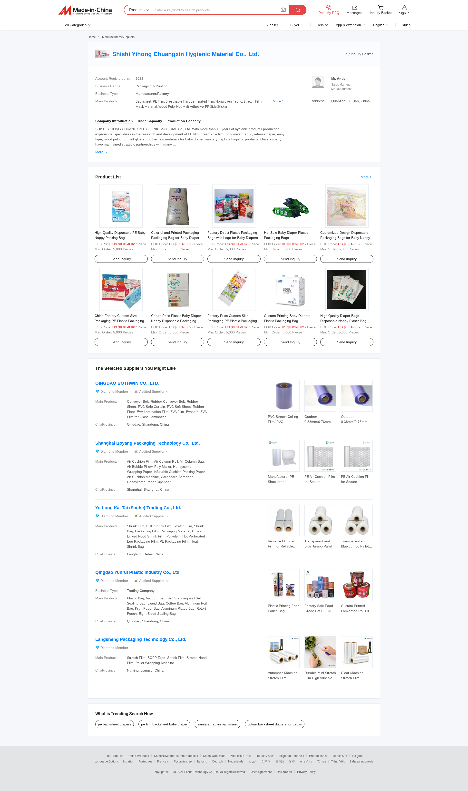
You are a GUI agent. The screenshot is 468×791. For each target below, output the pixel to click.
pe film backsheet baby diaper (164, 724)
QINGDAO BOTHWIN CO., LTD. (127, 383)
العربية (252, 761)
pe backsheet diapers (114, 724)
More (277, 101)
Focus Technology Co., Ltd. (202, 772)
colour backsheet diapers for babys (275, 724)
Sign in (404, 13)
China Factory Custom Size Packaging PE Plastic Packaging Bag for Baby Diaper (119, 321)
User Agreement (261, 772)
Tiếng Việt (338, 761)
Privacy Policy (306, 772)
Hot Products (114, 756)
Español (128, 761)
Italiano (202, 761)
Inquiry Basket (359, 54)
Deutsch (217, 761)
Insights (357, 756)
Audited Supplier (154, 392)
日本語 (279, 761)
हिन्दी (292, 761)
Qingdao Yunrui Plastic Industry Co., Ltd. (138, 572)
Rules (406, 25)
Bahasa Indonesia (361, 761)
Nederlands (235, 761)
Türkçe (321, 761)
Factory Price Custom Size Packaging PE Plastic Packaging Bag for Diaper (232, 321)
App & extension (348, 25)
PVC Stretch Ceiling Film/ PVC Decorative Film (283, 422)
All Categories (76, 25)
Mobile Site (339, 756)
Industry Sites (265, 756)
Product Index (318, 756)
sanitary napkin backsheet (217, 724)
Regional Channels (291, 756)
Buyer (294, 25)
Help (320, 25)
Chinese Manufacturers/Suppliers (176, 756)
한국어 (266, 761)
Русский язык (183, 761)
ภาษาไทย (306, 761)
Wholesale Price (240, 756)
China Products (138, 756)
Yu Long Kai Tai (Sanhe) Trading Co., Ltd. (138, 507)
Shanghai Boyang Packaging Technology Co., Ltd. (147, 443)
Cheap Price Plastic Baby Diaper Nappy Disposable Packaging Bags (176, 321)
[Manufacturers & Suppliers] (85, 10)
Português (145, 761)
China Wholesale (214, 756)
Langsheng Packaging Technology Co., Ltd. (140, 639)
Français (163, 761)
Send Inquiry (121, 259)
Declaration (284, 772)
